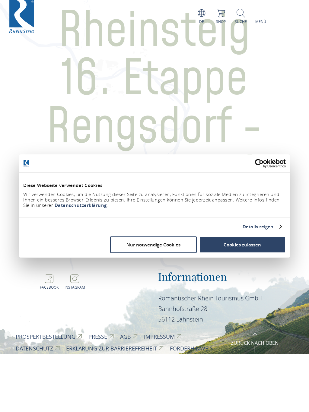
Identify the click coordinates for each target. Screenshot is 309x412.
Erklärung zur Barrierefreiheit (112, 348)
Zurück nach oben (255, 343)
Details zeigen (258, 227)
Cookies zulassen (242, 244)
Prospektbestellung (46, 336)
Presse (98, 336)
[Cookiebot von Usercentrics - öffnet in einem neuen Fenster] (259, 163)
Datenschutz (35, 348)
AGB (126, 336)
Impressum (160, 336)
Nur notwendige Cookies (153, 244)
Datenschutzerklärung (81, 205)
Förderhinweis (192, 348)
